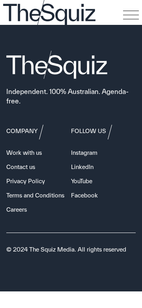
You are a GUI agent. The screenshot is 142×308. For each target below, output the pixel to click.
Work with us (24, 152)
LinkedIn (82, 166)
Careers (16, 209)
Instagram (84, 152)
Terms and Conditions (35, 195)
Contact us (20, 166)
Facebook (84, 195)
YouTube (81, 181)
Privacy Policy (25, 181)
